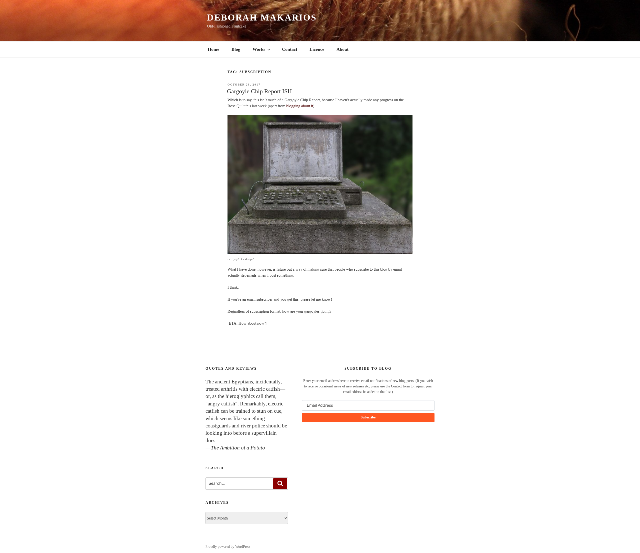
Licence (317, 49)
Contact (289, 49)
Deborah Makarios (262, 18)
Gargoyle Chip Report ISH (259, 91)
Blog (236, 49)
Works (258, 49)
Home (213, 49)
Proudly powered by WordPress (228, 546)
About (342, 49)
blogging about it (299, 106)
